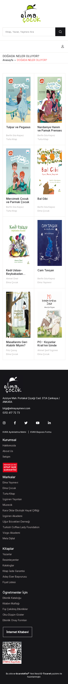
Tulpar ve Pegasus (18, 127)
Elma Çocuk (43, 210)
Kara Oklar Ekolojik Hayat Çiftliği (21, 510)
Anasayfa (8, 59)
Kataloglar (8, 565)
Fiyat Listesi (9, 582)
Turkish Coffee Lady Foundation (21, 527)
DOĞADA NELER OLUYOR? (32, 59)
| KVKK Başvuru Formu (39, 432)
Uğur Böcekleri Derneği (16, 521)
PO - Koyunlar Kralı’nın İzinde (47, 343)
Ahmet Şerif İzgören (47, 350)
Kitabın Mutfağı (11, 603)
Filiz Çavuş (11, 350)
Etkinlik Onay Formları (15, 620)
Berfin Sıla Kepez (15, 135)
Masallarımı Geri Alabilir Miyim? (16, 343)
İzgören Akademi (12, 515)
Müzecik (7, 504)
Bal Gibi (42, 198)
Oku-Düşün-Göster (13, 614)
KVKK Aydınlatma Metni (14, 432)
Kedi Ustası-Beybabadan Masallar (14, 274)
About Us (8, 451)
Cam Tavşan (45, 270)
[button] (62, 46)
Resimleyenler (11, 559)
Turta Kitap (11, 139)
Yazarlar (7, 554)
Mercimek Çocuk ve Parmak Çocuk (17, 200)
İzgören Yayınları (12, 499)
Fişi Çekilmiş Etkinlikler (15, 609)
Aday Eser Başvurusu (15, 576)
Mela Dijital (9, 538)
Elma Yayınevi (44, 282)
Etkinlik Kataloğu (12, 597)
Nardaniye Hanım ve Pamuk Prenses (49, 128)
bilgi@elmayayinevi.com (16, 408)
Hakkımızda (9, 445)
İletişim (6, 456)
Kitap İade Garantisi (14, 570)
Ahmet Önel (12, 278)
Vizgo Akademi (11, 532)
